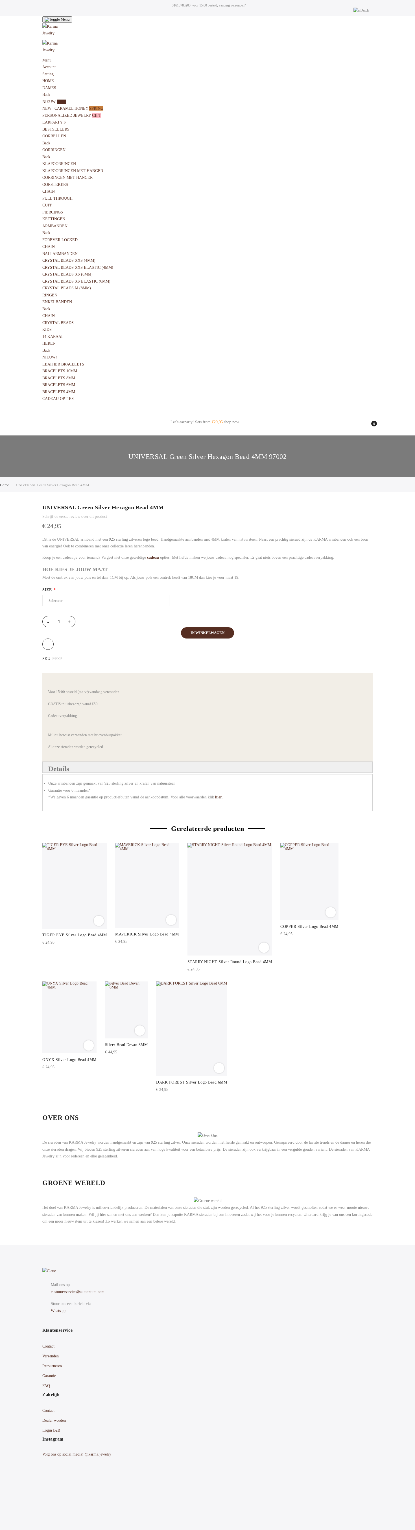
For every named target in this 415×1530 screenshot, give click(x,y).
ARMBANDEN (55, 226)
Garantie (49, 1376)
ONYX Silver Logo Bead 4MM (69, 1060)
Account (49, 67)
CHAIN (48, 191)
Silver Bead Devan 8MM (126, 1045)
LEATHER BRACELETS (63, 364)
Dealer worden (54, 1420)
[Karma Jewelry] (207, 31)
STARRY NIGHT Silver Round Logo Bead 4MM (229, 962)
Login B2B (51, 1430)
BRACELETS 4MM (58, 392)
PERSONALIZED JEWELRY (71, 115)
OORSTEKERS (55, 184)
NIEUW (54, 102)
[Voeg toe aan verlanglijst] (48, 644)
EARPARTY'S (54, 122)
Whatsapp (58, 1311)
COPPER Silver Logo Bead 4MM (309, 926)
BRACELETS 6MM (58, 385)
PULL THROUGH (57, 198)
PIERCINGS (52, 212)
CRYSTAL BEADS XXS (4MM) (68, 260)
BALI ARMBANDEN (60, 254)
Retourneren (52, 1366)
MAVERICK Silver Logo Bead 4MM (147, 934)
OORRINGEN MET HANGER (67, 177)
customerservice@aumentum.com (77, 1292)
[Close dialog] (402, 1421)
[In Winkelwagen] (99, 921)
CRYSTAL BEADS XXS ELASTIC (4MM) (77, 267)
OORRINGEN (54, 150)
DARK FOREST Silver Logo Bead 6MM (191, 1082)
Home (4, 485)
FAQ (46, 1386)
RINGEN (49, 295)
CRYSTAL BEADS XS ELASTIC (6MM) (76, 281)
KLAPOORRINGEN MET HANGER (72, 171)
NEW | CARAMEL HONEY (72, 108)
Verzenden (50, 1356)
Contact (48, 1346)
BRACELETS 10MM (59, 371)
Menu (46, 60)
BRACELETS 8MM (58, 378)
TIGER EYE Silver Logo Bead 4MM (74, 935)
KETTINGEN (53, 219)
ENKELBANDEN (57, 302)
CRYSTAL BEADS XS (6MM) (67, 274)
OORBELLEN (54, 136)
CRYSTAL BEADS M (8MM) (66, 288)
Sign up (244, 1503)
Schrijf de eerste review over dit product (74, 516)
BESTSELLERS (55, 129)
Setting (48, 74)
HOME (48, 81)
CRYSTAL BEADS (58, 323)
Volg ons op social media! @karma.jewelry (76, 1454)
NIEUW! (49, 357)
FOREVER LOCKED (60, 240)
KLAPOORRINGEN (59, 164)
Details (58, 768)
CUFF (47, 205)
